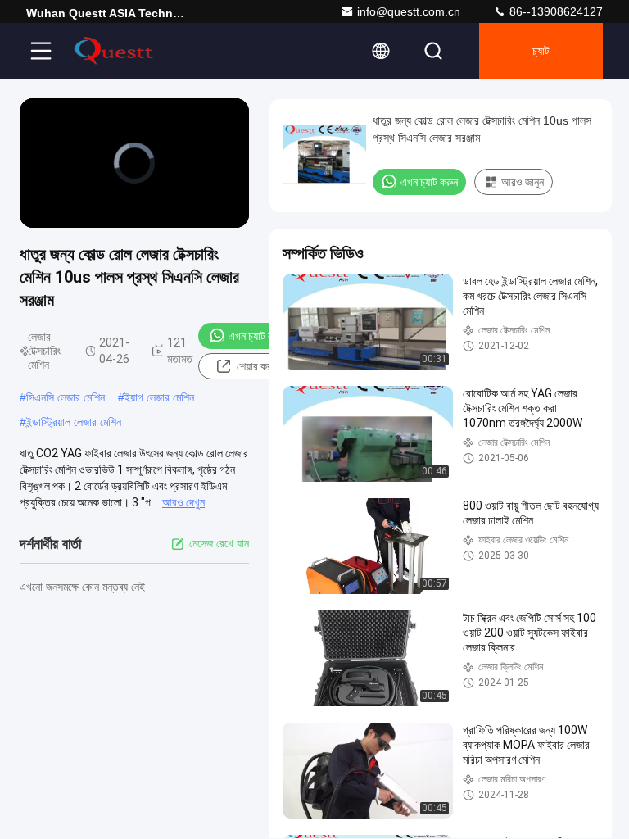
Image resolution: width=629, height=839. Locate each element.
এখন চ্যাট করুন (257, 335)
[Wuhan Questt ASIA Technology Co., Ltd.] (113, 50)
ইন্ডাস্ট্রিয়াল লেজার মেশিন (73, 422)
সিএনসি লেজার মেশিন (65, 397)
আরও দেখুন (183, 502)
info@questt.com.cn (408, 11)
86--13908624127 (554, 11)
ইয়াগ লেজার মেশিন (159, 397)
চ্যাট (541, 50)
